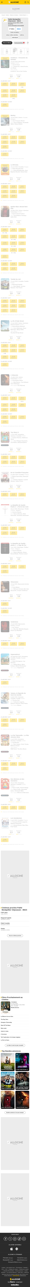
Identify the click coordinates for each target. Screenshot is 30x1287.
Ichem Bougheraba (19, 170)
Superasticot (15, 654)
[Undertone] (5, 626)
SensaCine (20, 1257)
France (26, 167)
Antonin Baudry (16, 512)
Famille (26, 281)
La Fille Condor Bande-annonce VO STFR (22, 1069)
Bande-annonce (15, 1007)
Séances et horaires (14, 15)
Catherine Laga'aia (19, 702)
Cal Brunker (15, 742)
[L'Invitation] (5, 1007)
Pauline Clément (18, 479)
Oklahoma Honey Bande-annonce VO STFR (8, 1069)
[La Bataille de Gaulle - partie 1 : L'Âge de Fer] (5, 548)
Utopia (3, 928)
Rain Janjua (17, 744)
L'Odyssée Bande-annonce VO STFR (22, 1107)
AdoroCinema (20, 1260)
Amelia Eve (17, 66)
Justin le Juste (4, 1031)
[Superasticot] (5, 659)
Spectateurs (18, 74)
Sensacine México (13, 1262)
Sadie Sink (14, 217)
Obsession (14, 582)
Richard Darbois (22, 442)
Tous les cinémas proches (15, 935)
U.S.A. (17, 63)
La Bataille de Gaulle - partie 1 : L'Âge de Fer (18, 544)
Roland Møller (18, 124)
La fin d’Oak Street (17, 321)
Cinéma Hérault (22, 15)
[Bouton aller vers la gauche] (2, 52)
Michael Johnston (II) (20, 589)
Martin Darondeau (17, 476)
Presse (11, 74)
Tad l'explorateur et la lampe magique (10, 1037)
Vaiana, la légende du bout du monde (18, 694)
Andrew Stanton (17, 437)
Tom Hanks (14, 442)
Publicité (25, 1267)
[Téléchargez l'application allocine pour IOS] (12, 1248)
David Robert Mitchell (18, 326)
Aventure (25, 210)
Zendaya (23, 215)
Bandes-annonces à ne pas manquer (15, 1112)
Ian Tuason (15, 627)
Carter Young (24, 744)
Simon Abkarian (18, 513)
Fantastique (14, 212)
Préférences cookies (24, 1269)
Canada (18, 625)
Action (20, 117)
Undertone (14, 622)
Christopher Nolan (17, 380)
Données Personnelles (9, 1270)
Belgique (18, 510)
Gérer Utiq (20, 1272)
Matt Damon (17, 382)
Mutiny (13, 115)
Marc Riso (25, 825)
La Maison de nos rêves (7, 1016)
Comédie (21, 167)
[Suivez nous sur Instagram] (15, 1239)
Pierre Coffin (16, 787)
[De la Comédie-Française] (5, 477)
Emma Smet (24, 171)
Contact (3, 1267)
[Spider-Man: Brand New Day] (5, 211)
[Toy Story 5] (5, 437)
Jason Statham (18, 122)
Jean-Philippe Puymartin (20, 441)
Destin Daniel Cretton (18, 213)
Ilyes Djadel (17, 286)
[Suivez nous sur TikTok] (20, 1239)
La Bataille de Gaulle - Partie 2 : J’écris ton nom (19, 506)
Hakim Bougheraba (17, 168)
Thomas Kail (16, 700)
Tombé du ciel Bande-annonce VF (8, 1088)
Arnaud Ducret (18, 825)
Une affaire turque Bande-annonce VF (22, 1088)
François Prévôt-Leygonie (19, 822)
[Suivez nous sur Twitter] (10, 1239)
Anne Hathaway (18, 328)
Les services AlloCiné (12, 1272)
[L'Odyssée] (5, 379)
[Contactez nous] (24, 1239)
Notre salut (3, 1028)
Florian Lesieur (23, 553)
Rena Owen (24, 703)
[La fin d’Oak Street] (5, 325)
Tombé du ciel (16, 279)
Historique (21, 509)
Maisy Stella (20, 329)
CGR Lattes (4, 912)
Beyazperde (6, 1260)
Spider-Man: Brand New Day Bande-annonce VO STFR (8, 1107)
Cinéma (7, 15)
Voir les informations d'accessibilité (16, 25)
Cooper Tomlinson (22, 590)
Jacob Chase (16, 64)
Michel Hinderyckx (21, 666)
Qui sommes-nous (10, 1267)
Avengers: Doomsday (6, 1022)
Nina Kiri (16, 629)
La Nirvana (14, 165)
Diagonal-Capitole (6, 918)
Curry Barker (16, 587)
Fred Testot (19, 287)
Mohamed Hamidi (17, 284)
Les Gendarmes (16, 818)
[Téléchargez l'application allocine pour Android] (17, 1248)
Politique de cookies (13, 1269)
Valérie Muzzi (17, 664)
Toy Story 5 (15, 432)
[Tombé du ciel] (5, 284)
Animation (21, 434)
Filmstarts (5, 1257)
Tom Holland (17, 215)
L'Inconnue (4, 1034)
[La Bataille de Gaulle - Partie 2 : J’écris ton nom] (5, 509)
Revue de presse (19, 1270)
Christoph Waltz (19, 790)
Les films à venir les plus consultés (15, 1045)
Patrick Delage (24, 787)
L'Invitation (14, 1002)
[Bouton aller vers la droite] (28, 52)
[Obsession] (5, 586)
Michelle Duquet (23, 629)
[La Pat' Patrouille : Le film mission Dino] (5, 740)
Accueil (3, 15)
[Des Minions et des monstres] (5, 783)
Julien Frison (19, 481)
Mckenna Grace (15, 745)
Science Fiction (15, 324)
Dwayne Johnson (15, 703)
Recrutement (19, 1267)
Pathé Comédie (5, 923)
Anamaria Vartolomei (23, 515)
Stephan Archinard (16, 823)
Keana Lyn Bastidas (16, 630)
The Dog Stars (4, 1019)
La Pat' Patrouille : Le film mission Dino (20, 736)
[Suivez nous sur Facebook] (6, 1239)
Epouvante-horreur (23, 584)
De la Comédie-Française (19, 472)
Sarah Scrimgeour (17, 661)
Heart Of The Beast (5, 1025)
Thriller (27, 509)
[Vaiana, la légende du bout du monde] (5, 698)
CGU (3, 1269)
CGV (6, 1269)
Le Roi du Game (5, 1040)
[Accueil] (14, 2)
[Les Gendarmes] (5, 822)
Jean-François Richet (18, 120)
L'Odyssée (14, 375)
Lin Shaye (13, 68)
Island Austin (24, 66)
